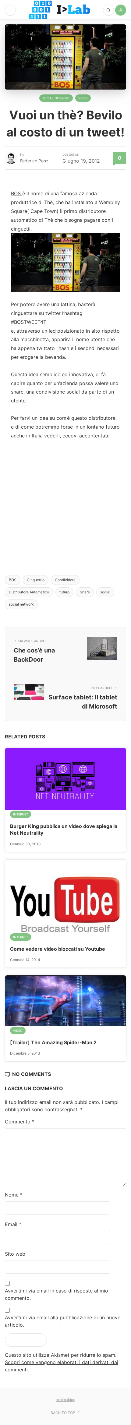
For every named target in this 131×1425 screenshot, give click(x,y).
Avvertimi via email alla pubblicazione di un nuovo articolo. (63, 1321)
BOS (16, 193)
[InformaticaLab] (59, 10)
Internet (20, 814)
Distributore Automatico (29, 592)
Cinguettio (35, 580)
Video (83, 98)
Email (13, 1224)
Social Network (56, 98)
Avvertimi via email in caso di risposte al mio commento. (56, 1294)
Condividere (65, 580)
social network (21, 604)
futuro (64, 592)
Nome (14, 1195)
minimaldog (65, 1399)
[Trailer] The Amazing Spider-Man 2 (53, 1042)
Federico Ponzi (34, 160)
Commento (19, 1122)
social (105, 592)
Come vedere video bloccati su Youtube (57, 949)
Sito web (15, 1254)
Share (85, 592)
